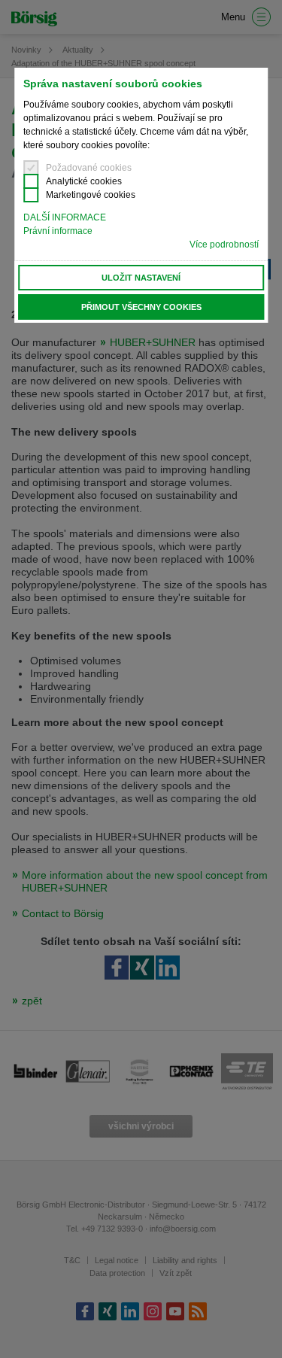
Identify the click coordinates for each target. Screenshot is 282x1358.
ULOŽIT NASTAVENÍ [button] (141, 277)
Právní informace (57, 231)
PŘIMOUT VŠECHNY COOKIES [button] (141, 306)
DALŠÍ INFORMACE (64, 217)
